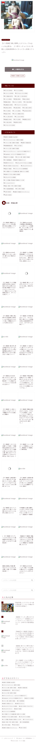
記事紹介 (9, 104)
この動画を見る (19, 69)
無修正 (8, 119)
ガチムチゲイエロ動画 (10, 177)
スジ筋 (8, 122)
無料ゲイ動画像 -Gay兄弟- (18, 75)
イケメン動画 (19, 113)
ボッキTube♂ (19, 145)
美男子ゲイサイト (9, 162)
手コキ (8, 90)
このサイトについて (8, 738)
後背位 (18, 122)
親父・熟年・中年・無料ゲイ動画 (13, 185)
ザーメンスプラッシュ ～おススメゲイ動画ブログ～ (17, 151)
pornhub (27, 110)
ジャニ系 (9, 116)
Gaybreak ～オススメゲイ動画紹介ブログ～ (15, 154)
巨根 (17, 99)
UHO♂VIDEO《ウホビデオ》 (12, 165)
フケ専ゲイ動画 (20, 188)
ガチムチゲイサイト (27, 165)
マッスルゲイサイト (9, 183)
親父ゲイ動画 (8, 168)
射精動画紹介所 (8, 145)
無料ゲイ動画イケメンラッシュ (21, 191)
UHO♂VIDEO (8, 195)
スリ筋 (28, 102)
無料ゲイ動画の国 (26, 142)
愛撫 (7, 102)
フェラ (19, 90)
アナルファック (21, 104)
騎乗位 (27, 119)
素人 (26, 99)
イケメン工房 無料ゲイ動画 (12, 148)
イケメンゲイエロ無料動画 (21, 168)
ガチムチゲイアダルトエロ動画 (24, 162)
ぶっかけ (20, 116)
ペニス (8, 99)
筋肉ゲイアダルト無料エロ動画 (12, 174)
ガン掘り (27, 107)
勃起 (7, 113)
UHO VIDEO (8, 191)
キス (7, 110)
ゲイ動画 (9, 96)
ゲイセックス (10, 125)
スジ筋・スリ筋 (21, 96)
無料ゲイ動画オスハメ (20, 160)
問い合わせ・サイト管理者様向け (24, 738)
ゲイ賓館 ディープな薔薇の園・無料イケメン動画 (17, 171)
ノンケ (17, 110)
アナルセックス (5, 39)
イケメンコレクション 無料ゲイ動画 (14, 139)
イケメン (9, 93)
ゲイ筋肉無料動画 (9, 188)
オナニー (18, 102)
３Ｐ (17, 119)
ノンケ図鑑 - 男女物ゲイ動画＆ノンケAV (14, 180)
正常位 (8, 107)
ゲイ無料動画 (8, 160)
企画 (17, 107)
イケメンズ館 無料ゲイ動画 (12, 142)
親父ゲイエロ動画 (9, 157)
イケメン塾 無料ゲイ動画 (23, 157)
